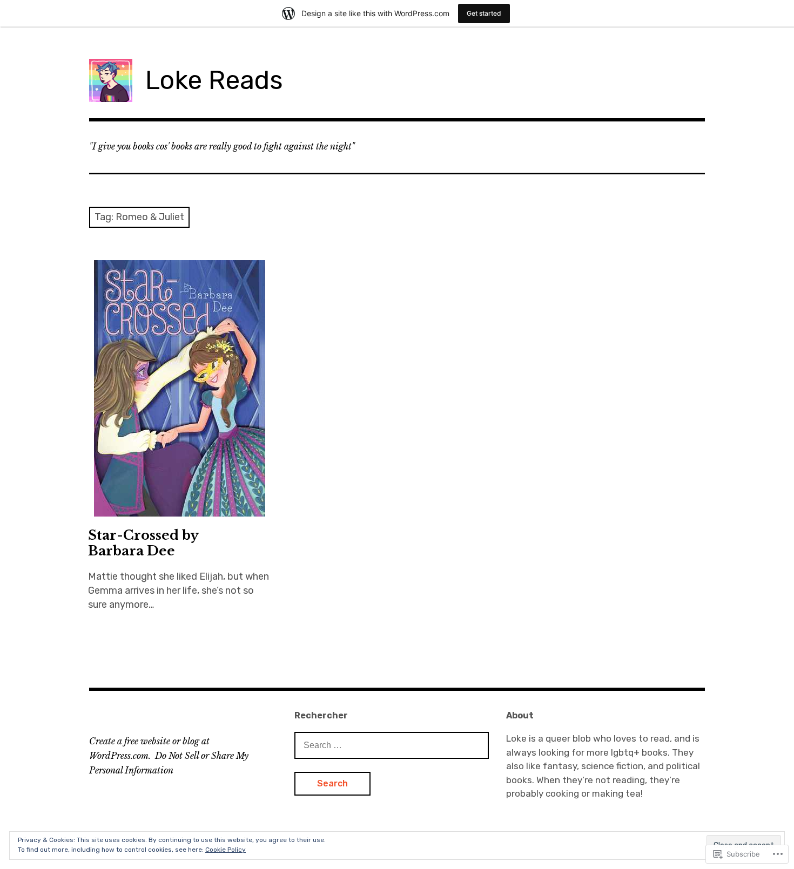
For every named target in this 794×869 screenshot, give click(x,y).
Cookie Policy (225, 849)
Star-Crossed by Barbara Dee (143, 543)
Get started (484, 13)
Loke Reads (214, 80)
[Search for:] (391, 744)
